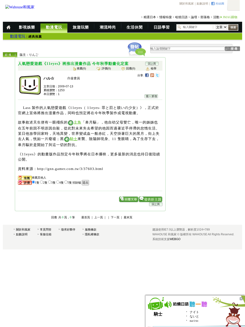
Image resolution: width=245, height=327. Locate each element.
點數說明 (202, 3)
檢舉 (153, 68)
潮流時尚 (108, 27)
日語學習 (162, 27)
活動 (216, 17)
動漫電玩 (54, 27)
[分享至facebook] (147, 75)
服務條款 (90, 229)
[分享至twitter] (157, 75)
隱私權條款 (92, 234)
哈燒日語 (181, 17)
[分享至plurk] (152, 75)
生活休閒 (135, 27)
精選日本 (150, 17)
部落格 (205, 17)
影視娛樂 (27, 27)
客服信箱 (45, 234)
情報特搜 (165, 17)
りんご (33, 54)
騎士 (74, 139)
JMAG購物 (230, 17)
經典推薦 (35, 36)
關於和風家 (186, 3)
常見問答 (45, 229)
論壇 (194, 17)
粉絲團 (220, 3)
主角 (77, 122)
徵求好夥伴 (68, 229)
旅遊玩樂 (81, 27)
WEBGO (175, 239)
